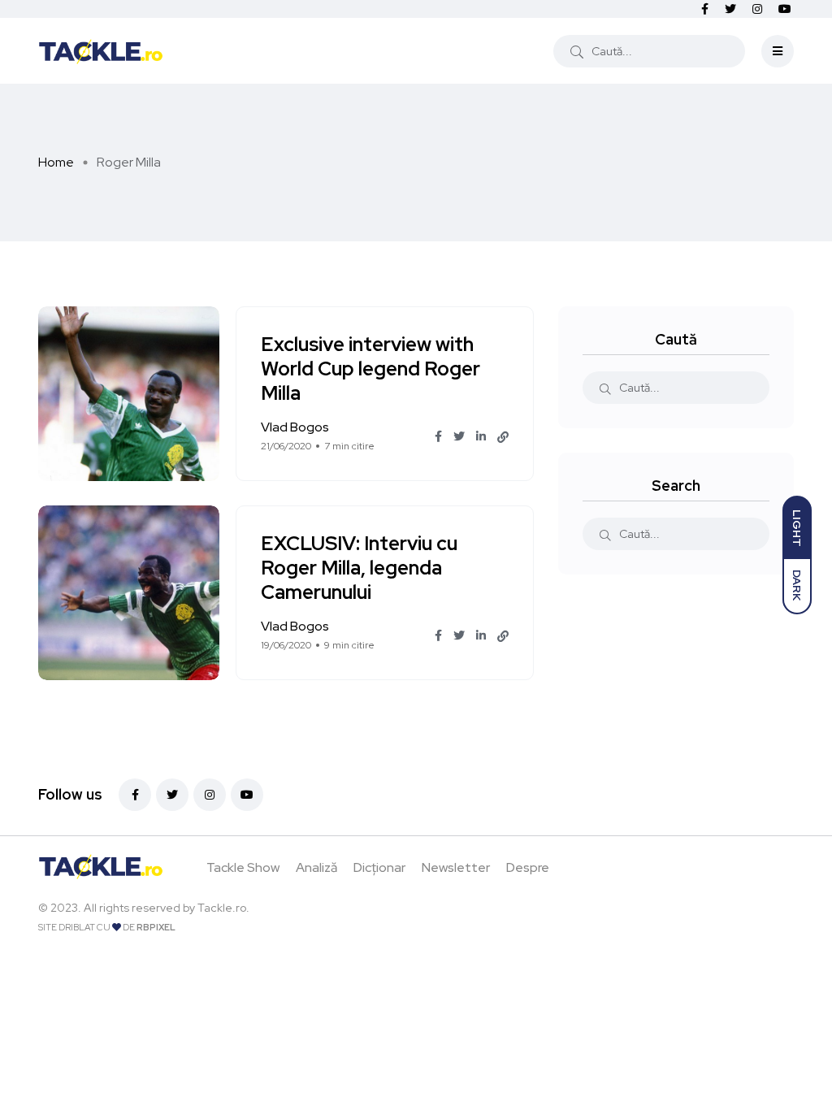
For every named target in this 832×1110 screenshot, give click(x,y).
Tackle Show (243, 867)
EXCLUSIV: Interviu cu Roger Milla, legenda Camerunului (359, 568)
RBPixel (156, 927)
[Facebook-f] (135, 794)
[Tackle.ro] (100, 50)
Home (56, 162)
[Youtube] (247, 794)
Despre (527, 867)
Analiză (316, 867)
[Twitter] (172, 794)
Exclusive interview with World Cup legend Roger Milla (370, 369)
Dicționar (379, 867)
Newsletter (456, 867)
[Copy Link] (503, 437)
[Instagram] (209, 794)
